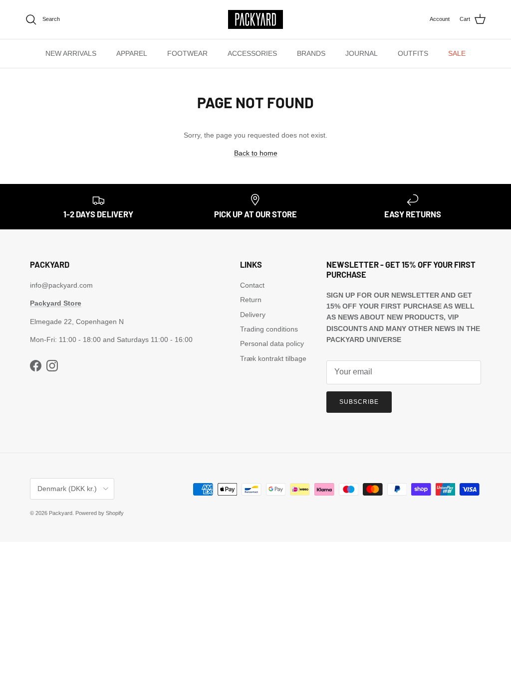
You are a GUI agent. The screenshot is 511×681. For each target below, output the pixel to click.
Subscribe (359, 401)
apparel (131, 53)
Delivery (252, 315)
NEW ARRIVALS (70, 53)
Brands (311, 53)
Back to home (255, 153)
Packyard (60, 513)
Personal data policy (272, 343)
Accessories (252, 53)
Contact (252, 285)
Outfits (413, 53)
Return (250, 300)
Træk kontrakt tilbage (273, 358)
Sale (457, 53)
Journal (361, 53)
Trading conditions (269, 329)
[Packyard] (255, 19)
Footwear (187, 53)
